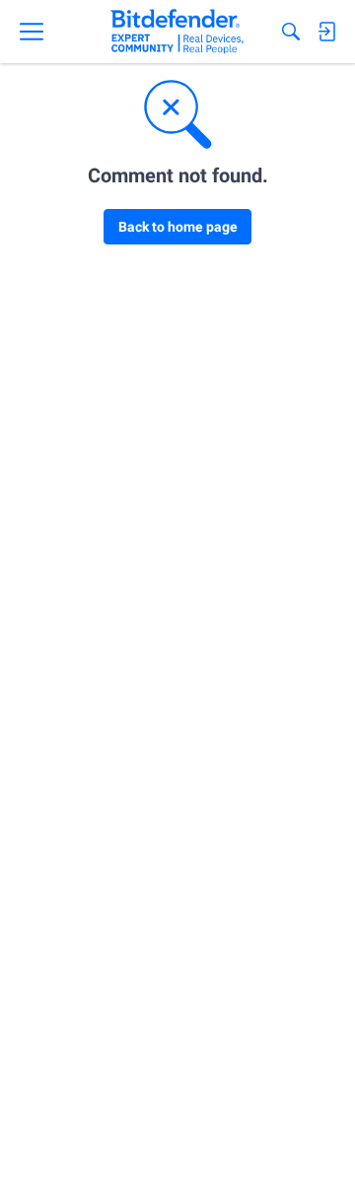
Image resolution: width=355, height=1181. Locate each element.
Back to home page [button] (178, 227)
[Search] (291, 31)
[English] (177, 31)
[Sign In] (326, 31)
